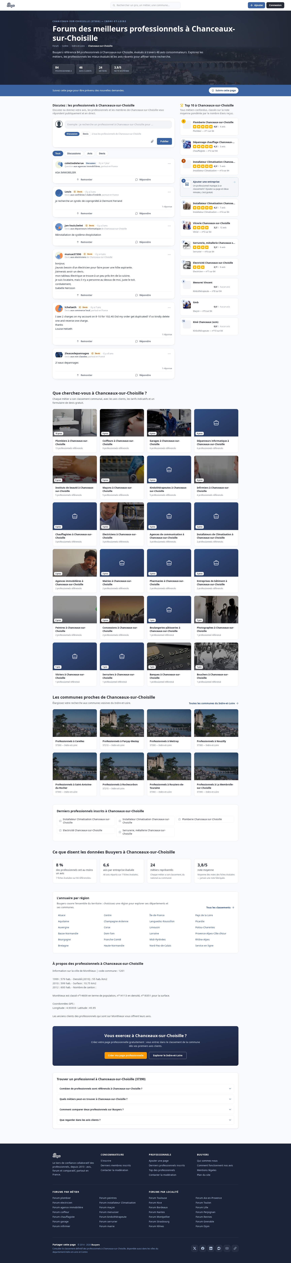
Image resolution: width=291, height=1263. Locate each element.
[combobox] (145, 5)
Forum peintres (108, 1197)
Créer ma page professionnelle (125, 1055)
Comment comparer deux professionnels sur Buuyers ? (92, 1109)
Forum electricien (62, 1202)
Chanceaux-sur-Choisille (100, 45)
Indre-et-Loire (78, 45)
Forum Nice (155, 1202)
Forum (56, 45)
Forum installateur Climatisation (117, 1202)
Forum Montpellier (159, 1216)
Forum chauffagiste (64, 1216)
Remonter (86, 179)
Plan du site (203, 1174)
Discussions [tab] (74, 153)
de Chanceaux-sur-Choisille (114, 228)
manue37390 (73, 254)
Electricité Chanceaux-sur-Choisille (82, 830)
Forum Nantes (157, 1212)
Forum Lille (202, 1207)
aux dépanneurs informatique (85, 228)
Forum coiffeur (61, 1212)
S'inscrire (106, 1160)
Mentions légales (206, 1170)
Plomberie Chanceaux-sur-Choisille (202, 819)
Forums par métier (66, 1191)
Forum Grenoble (205, 1221)
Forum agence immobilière (68, 1207)
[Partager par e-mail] (227, 1248)
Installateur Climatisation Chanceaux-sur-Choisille (86, 821)
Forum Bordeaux (158, 1207)
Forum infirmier (61, 1226)
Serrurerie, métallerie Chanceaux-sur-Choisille (144, 832)
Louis (68, 191)
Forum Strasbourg (159, 1221)
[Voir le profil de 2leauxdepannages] (59, 354)
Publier (164, 141)
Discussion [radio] (72, 133)
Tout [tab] (57, 153)
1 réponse (167, 206)
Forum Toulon (203, 1202)
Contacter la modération (114, 1170)
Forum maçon (107, 1207)
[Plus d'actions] (169, 163)
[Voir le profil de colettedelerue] (59, 164)
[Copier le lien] (235, 1248)
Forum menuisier (109, 1212)
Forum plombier (62, 1197)
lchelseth (70, 307)
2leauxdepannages (77, 353)
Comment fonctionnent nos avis (215, 1165)
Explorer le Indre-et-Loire (167, 1055)
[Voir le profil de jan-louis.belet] (59, 227)
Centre (65, 45)
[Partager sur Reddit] (219, 1248)
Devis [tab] (102, 153)
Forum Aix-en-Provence (209, 1197)
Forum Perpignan (205, 1212)
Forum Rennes (204, 1216)
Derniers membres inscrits (116, 1165)
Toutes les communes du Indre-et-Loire (212, 703)
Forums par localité (163, 1191)
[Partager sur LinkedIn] (210, 1248)
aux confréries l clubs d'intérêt (85, 194)
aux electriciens (78, 257)
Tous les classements (218, 907)
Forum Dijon (202, 1226)
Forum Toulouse (158, 1197)
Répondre (145, 179)
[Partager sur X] (194, 1248)
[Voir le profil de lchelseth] (59, 308)
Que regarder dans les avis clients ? (80, 1119)
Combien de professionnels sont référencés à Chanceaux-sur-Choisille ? (101, 1088)
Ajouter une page (159, 1160)
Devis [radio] (85, 133)
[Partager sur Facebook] (202, 1248)
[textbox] (118, 124)
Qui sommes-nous (207, 1160)
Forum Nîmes (156, 1226)
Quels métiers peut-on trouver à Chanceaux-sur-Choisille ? (93, 1099)
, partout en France (109, 166)
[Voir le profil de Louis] (59, 193)
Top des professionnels (162, 1170)
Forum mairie (107, 1226)
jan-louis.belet (74, 225)
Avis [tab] (89, 153)
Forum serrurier (108, 1221)
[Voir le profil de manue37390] (59, 255)
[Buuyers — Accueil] (11, 5)
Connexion (275, 5)
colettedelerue (74, 163)
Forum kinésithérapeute (112, 1216)
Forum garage (61, 1221)
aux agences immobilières (87, 166)
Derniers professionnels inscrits (167, 1165)
